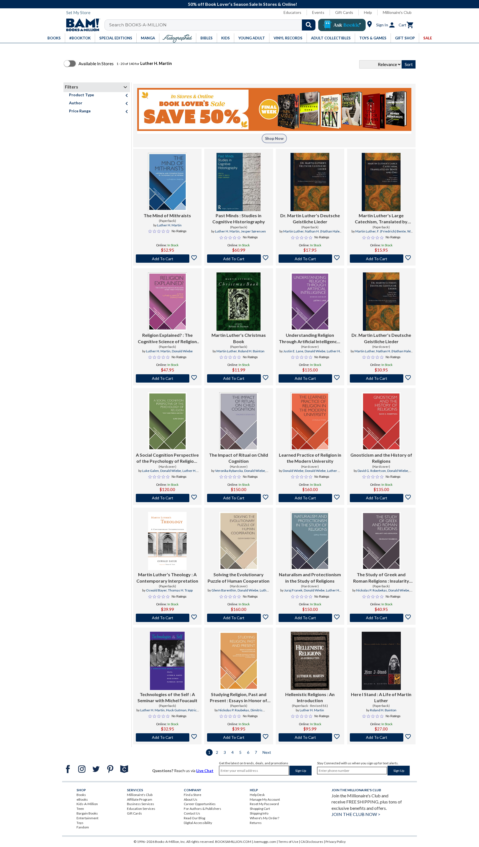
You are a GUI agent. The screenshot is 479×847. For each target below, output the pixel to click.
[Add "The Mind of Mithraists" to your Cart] (167, 258)
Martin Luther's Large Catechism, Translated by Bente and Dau (381, 219)
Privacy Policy (335, 842)
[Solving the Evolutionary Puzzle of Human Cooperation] (238, 541)
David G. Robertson (372, 471)
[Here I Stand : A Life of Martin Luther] (381, 660)
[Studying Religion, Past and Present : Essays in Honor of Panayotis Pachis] (238, 660)
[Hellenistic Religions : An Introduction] (310, 660)
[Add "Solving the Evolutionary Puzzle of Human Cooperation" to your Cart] (238, 618)
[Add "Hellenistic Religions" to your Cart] (310, 737)
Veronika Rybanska (229, 471)
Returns (256, 823)
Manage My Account (265, 799)
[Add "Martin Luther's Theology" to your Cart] (167, 618)
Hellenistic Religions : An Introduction (310, 697)
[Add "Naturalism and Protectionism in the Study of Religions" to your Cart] (310, 618)
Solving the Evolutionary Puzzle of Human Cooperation (238, 577)
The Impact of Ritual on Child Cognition (238, 458)
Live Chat (204, 770)
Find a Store (192, 795)
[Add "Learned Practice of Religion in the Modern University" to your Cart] (310, 498)
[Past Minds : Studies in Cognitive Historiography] (238, 182)
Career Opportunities (200, 804)
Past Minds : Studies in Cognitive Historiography (238, 218)
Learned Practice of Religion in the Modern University (310, 458)
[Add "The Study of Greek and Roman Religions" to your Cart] (381, 618)
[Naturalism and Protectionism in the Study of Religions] (310, 541)
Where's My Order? (264, 818)
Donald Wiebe (182, 351)
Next (267, 752)
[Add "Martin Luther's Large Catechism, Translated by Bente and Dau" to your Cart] (381, 258)
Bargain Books (87, 813)
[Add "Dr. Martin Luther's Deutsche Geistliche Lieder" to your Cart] (310, 258)
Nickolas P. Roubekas (371, 590)
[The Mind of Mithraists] (167, 182)
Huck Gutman (176, 710)
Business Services (140, 804)
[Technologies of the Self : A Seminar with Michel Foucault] (167, 660)
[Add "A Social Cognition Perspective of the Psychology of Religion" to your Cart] (167, 498)
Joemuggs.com (264, 842)
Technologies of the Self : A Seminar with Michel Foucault (167, 697)
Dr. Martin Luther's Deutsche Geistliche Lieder (310, 218)
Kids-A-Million (87, 804)
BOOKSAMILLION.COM (233, 842)
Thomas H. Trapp (180, 590)
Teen (80, 808)
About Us (190, 799)
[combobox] (213, 25)
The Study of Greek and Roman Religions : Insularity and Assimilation (381, 578)
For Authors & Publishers (202, 808)
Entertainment (87, 818)
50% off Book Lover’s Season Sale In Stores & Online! (242, 4)
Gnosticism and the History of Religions (381, 458)
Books (81, 795)
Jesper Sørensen (253, 231)
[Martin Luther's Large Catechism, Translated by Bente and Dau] (381, 182)
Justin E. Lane (293, 351)
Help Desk (257, 795)
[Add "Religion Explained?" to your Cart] (167, 378)
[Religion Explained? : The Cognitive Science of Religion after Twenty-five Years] (167, 301)
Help (368, 12)
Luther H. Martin (169, 225)
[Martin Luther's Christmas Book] (238, 301)
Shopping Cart (260, 808)
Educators (292, 12)
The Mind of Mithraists (167, 215)
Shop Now (274, 138)
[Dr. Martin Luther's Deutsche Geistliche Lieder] (310, 182)
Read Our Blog (194, 818)
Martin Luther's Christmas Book (239, 338)
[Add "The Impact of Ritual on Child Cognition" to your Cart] (238, 498)
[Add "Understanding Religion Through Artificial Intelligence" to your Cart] (310, 378)
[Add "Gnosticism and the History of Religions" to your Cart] (381, 498)
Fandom (83, 827)
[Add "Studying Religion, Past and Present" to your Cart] (238, 737)
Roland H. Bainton (251, 351)
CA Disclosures (311, 842)
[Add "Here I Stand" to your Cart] (381, 737)
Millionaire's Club (397, 12)
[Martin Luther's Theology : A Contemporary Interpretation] (167, 541)
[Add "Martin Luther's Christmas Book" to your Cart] (238, 378)
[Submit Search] (308, 25)
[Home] (81, 25)
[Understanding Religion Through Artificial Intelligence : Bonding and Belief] (310, 301)
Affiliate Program (139, 799)
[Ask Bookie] (342, 25)
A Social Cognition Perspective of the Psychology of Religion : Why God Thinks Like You (167, 458)
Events (318, 12)
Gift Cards (344, 12)
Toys (80, 823)
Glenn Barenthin (224, 590)
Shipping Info (259, 813)
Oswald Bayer (156, 590)
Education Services (141, 808)
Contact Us (192, 813)
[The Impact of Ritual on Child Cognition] (238, 421)
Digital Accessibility (198, 823)
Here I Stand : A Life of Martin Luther (381, 697)
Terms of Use (288, 842)
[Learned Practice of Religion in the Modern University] (310, 421)
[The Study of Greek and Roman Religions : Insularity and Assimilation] (381, 541)
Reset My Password (264, 804)
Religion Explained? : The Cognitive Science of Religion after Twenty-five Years (167, 338)
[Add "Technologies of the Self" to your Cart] (167, 737)
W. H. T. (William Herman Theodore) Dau (382, 233)
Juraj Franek (293, 590)
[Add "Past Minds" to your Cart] (238, 258)
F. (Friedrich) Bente (391, 231)
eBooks (82, 799)
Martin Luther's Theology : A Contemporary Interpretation (167, 577)
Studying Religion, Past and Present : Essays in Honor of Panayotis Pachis (238, 698)
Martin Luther (293, 231)
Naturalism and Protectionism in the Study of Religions (310, 577)
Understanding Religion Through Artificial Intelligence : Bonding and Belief (310, 338)
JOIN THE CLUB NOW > (356, 814)
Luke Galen (150, 471)
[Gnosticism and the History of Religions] (381, 421)
